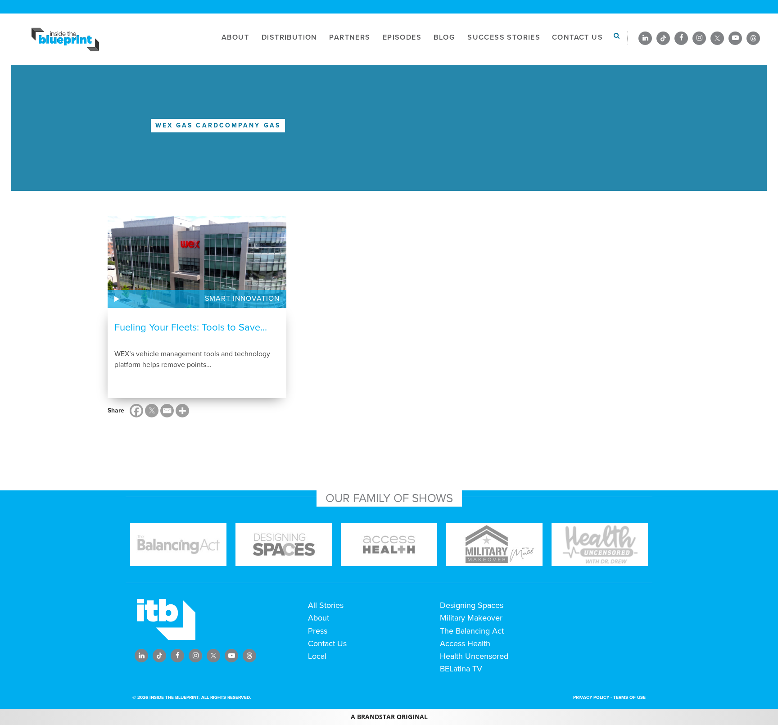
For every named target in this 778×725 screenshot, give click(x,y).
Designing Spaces (471, 605)
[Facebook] (136, 410)
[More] (182, 410)
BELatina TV (461, 669)
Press (317, 631)
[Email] (167, 410)
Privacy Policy (591, 697)
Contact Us (327, 643)
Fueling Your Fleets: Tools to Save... (190, 327)
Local (317, 656)
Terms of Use (629, 697)
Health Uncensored (474, 656)
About (318, 618)
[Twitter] (151, 410)
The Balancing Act (472, 631)
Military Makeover (471, 618)
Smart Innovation (242, 298)
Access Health (465, 643)
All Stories (326, 605)
